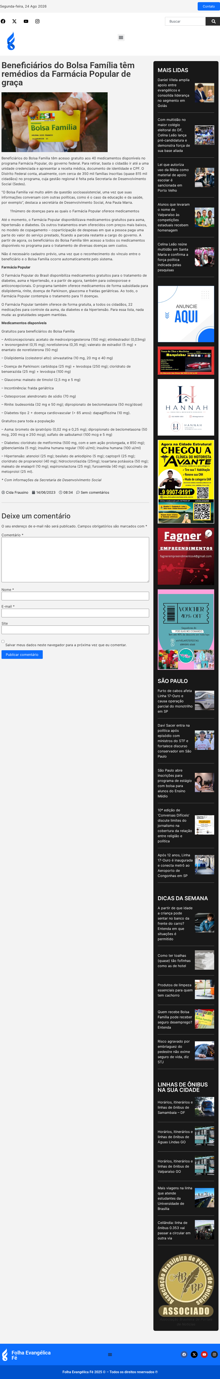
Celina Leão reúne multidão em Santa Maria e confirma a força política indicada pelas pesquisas (173, 257)
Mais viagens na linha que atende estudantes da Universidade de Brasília (175, 1198)
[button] (121, 37)
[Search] (213, 21)
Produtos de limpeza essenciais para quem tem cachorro (175, 990)
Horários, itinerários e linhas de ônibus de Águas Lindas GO (175, 1136)
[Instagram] (214, 1354)
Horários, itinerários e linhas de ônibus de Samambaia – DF (175, 1107)
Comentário (12, 535)
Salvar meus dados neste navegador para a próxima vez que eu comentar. (66, 645)
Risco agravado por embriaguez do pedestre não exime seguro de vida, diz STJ (174, 1051)
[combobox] (185, 21)
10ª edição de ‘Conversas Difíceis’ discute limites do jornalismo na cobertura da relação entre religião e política (175, 825)
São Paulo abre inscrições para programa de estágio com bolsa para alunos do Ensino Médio (175, 783)
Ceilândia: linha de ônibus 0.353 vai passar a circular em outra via (174, 1230)
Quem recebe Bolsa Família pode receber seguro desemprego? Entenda (175, 1019)
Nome (8, 589)
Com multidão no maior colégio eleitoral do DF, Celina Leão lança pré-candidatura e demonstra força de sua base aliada (174, 135)
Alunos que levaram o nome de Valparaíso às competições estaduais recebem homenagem (174, 217)
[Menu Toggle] (110, 1354)
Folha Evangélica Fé (31, 1355)
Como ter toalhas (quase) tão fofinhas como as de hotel (174, 960)
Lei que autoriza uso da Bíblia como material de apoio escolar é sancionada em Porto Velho (173, 177)
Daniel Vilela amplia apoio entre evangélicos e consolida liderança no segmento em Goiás (173, 93)
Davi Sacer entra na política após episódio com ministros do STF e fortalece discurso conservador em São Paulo (174, 740)
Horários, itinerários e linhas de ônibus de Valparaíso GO (175, 1166)
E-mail (8, 606)
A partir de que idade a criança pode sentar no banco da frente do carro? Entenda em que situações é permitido (175, 923)
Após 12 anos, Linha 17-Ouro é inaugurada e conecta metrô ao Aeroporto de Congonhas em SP (175, 865)
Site (5, 623)
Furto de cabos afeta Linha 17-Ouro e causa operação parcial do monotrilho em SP (175, 701)
